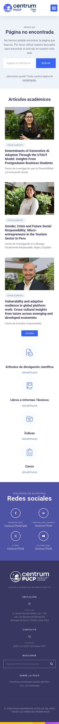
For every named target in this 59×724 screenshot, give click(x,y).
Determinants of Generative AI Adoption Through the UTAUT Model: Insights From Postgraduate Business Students (29, 157)
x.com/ (15, 545)
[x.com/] (15, 536)
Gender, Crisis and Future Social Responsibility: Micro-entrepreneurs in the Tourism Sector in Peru (28, 232)
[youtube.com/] (43, 536)
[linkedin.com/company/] (43, 513)
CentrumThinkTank (15, 525)
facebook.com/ (15, 522)
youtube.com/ (43, 545)
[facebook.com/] (15, 513)
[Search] (51, 664)
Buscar (46, 63)
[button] (53, 8)
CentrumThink (43, 525)
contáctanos (29, 80)
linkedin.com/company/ (43, 522)
